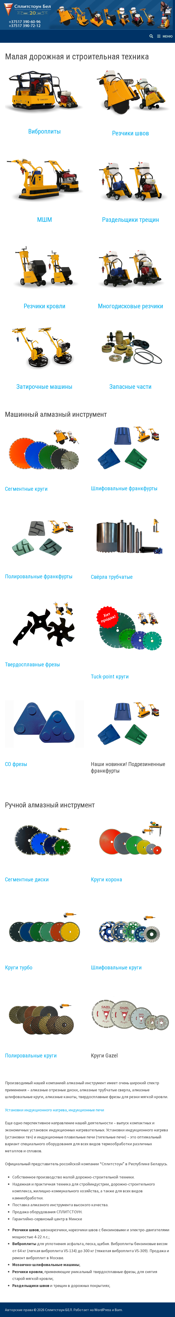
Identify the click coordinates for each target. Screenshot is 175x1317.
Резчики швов (130, 133)
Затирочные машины (44, 386)
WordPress (102, 1309)
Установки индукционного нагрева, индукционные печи (54, 1109)
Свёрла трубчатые (112, 577)
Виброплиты (44, 131)
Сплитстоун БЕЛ (58, 1309)
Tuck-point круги (110, 676)
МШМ (44, 219)
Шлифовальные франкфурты (124, 488)
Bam (118, 1309)
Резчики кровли (44, 306)
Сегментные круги (26, 489)
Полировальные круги (31, 1055)
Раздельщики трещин (130, 219)
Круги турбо (18, 967)
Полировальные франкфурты (38, 576)
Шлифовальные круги (116, 967)
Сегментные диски (27, 879)
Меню (168, 36)
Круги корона (106, 879)
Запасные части (130, 386)
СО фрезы (16, 764)
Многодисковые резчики (130, 306)
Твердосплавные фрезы (32, 664)
